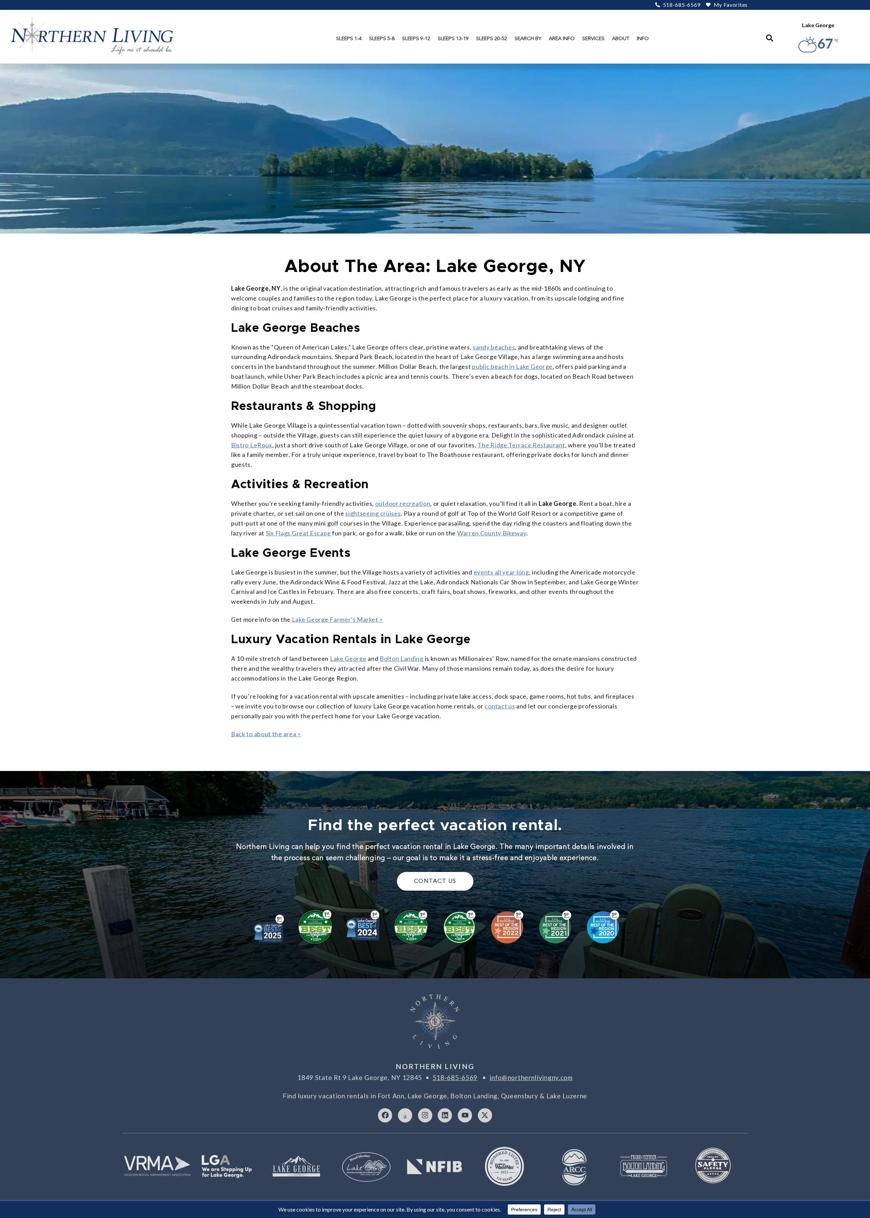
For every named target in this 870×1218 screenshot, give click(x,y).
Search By (528, 38)
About (620, 38)
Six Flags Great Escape (298, 533)
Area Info (562, 38)
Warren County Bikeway (491, 533)
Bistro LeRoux (251, 445)
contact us (500, 706)
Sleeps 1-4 (349, 38)
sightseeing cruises (373, 513)
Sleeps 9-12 (416, 38)
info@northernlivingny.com (531, 1077)
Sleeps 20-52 (491, 38)
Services (593, 38)
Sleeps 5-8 (382, 38)
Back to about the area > (266, 734)
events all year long (501, 572)
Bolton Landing (401, 658)
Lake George (348, 658)
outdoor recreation (403, 503)
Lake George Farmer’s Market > (337, 619)
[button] (770, 38)
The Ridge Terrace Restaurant (521, 445)
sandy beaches (494, 347)
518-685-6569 (455, 1077)
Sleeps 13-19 (453, 38)
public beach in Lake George (512, 366)
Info (643, 38)
